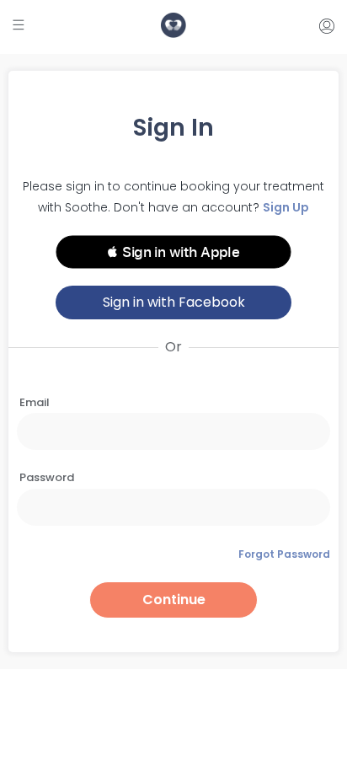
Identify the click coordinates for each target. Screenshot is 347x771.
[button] (173, 252)
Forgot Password (284, 554)
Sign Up (286, 207)
